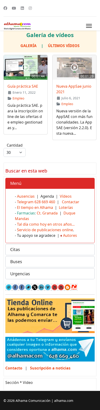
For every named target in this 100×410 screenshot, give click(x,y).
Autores (70, 235)
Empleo (18, 98)
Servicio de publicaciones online (45, 229)
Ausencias (26, 196)
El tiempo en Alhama (35, 207)
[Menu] (89, 26)
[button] (50, 183)
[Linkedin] (22, 8)
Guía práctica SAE (22, 86)
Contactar (70, 201)
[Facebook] (5, 8)
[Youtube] (14, 8)
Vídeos (66, 196)
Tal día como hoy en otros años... (46, 224)
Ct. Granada (47, 213)
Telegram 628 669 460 (36, 201)
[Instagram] (30, 8)
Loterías (66, 207)
